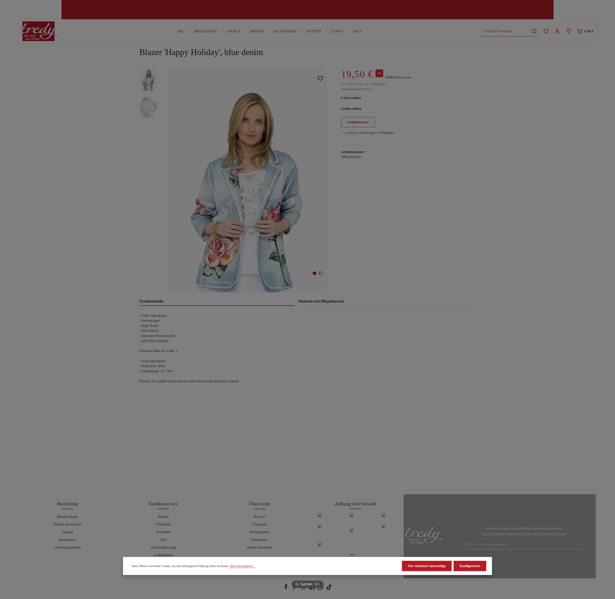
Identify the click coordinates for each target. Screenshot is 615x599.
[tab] (217, 301)
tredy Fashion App (163, 547)
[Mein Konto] (557, 31)
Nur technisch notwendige (427, 566)
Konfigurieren (470, 566)
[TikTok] (329, 589)
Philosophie (259, 540)
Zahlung (67, 532)
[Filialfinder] (568, 31)
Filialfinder (163, 524)
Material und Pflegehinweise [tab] (321, 301)
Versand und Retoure (67, 524)
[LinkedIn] (312, 589)
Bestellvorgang (67, 517)
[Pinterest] (295, 589)
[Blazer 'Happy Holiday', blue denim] (246, 179)
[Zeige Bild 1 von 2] (314, 273)
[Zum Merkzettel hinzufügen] (320, 78)
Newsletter (163, 532)
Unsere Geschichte (259, 547)
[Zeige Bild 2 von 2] (320, 273)
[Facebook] (286, 589)
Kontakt (163, 517)
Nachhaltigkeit (259, 532)
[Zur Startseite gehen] (39, 31)
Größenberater (358, 122)
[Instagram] (303, 589)
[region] (235, 179)
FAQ (163, 540)
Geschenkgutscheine (67, 547)
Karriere (259, 517)
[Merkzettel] (546, 31)
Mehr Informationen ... (243, 566)
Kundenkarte (67, 540)
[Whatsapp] (321, 589)
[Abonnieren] (579, 544)
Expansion (259, 524)
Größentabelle (163, 555)
